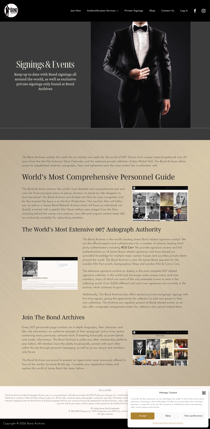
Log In (184, 11)
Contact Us (167, 11)
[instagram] (203, 10)
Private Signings (134, 11)
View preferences (193, 416)
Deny (168, 416)
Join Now (76, 11)
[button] (203, 392)
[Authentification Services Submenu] (118, 10)
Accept (142, 416)
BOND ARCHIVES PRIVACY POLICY (168, 423)
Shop (152, 11)
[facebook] (195, 10)
